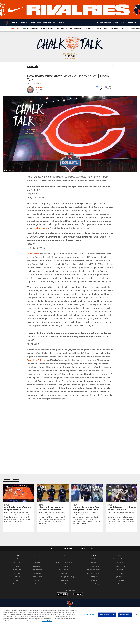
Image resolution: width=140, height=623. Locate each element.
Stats (16, 580)
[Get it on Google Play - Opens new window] (77, 595)
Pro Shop (120, 573)
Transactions (17, 584)
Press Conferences (37, 584)
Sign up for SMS (120, 576)
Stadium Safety (94, 584)
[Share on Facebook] (97, 89)
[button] (67, 534)
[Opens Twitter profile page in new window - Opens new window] (37, 92)
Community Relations (120, 566)
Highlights (37, 580)
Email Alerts (119, 569)
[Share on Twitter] (101, 89)
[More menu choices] (69, 23)
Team (17, 555)
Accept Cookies (125, 615)
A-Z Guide (94, 559)
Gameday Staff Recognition (94, 569)
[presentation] (136, 534)
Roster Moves (37, 573)
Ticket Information (64, 559)
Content (37, 555)
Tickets (64, 555)
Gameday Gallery (37, 576)
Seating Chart (94, 576)
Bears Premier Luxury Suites (64, 562)
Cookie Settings (89, 615)
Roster (17, 559)
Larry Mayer (39, 87)
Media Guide (17, 569)
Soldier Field (94, 580)
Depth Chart (17, 562)
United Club (64, 584)
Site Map (120, 584)
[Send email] (106, 89)
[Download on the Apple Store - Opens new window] (62, 594)
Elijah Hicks (41, 227)
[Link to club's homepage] (6, 22)
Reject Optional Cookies (107, 615)
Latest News (37, 559)
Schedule (17, 573)
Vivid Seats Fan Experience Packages (64, 576)
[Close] (136, 614)
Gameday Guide (94, 566)
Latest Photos (37, 562)
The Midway (64, 566)
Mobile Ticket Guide (64, 569)
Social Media (120, 580)
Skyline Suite (64, 573)
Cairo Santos (33, 253)
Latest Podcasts (37, 569)
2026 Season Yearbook (120, 559)
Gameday (94, 555)
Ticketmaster (64, 580)
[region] (70, 615)
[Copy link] (110, 88)
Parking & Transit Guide (94, 573)
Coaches (17, 566)
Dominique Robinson (37, 360)
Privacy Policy (47, 621)
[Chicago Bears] (70, 604)
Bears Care (120, 562)
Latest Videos (37, 566)
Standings (17, 576)
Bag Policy (94, 562)
